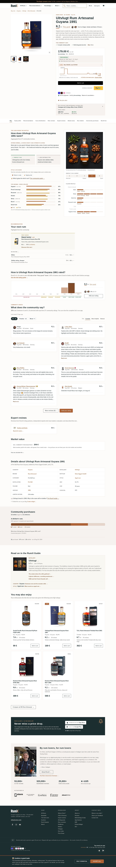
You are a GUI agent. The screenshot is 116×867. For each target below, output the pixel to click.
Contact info (95, 817)
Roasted (16, 192)
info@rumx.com (16, 820)
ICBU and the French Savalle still (39, 579)
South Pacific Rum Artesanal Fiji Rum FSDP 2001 (25, 631)
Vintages (60, 828)
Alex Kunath (68, 386)
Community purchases (92, 120)
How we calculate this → (17, 452)
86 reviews (22, 687)
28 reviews (54, 637)
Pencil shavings (16, 189)
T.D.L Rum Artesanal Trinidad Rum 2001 (89, 630)
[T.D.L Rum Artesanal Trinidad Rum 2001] (90, 616)
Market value (71, 120)
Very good (66, 27)
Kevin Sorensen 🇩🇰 (70, 368)
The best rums (45, 817)
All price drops (98, 77)
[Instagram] (16, 824)
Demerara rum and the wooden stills (36, 583)
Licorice (83, 191)
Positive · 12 (23, 318)
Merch (43, 824)
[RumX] (14, 6)
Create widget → (31, 501)
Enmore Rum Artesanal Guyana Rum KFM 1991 (25, 681)
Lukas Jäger (68, 326)
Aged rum (59, 14)
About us (77, 813)
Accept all (97, 861)
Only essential (81, 861)
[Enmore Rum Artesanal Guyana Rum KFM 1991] (26, 666)
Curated (87, 318)
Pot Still (30, 482)
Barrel (15, 201)
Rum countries (62, 822)
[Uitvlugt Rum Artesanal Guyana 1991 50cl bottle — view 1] (13, 59)
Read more (64, 358)
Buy (11, 120)
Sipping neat (28, 175)
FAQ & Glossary (62, 815)
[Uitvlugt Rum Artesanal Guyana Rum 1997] (58, 616)
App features (78, 820)
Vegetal (16, 186)
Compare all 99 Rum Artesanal (23, 707)
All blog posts (61, 820)
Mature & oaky (16, 175)
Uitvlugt (77, 469)
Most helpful (95, 318)
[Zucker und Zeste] (14, 428)
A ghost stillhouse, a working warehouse (41, 576)
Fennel (87, 213)
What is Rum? (62, 813)
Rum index (61, 831)
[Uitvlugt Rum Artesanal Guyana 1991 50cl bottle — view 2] (20, 59)
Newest (102, 318)
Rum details (80, 120)
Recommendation (28, 120)
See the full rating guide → (19, 277)
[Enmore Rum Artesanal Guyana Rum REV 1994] (58, 666)
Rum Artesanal (32, 474)
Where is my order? (97, 813)
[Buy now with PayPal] (98, 88)
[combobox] (75, 6)
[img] (80, 72)
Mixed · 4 (32, 318)
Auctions (43, 820)
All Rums (43, 813)
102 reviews (54, 687)
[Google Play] (103, 850)
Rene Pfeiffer (20, 368)
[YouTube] (19, 824)
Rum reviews (51, 120)
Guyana (30, 469)
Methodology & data (80, 817)
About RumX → (46, 772)
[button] (31, 34)
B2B (76, 822)
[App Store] (99, 850)
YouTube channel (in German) (49, 775)
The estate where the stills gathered (40, 574)
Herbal (13, 195)
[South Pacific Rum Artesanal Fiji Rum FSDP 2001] (26, 616)
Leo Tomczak (20, 343)
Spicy (15, 198)
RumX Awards (45, 822)
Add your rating (93, 295)
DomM (67, 343)
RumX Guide (104, 120)
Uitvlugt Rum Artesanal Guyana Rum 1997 (57, 631)
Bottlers (60, 826)
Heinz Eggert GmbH (80, 474)
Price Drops (61, 833)
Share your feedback (97, 815)
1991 (29, 490)
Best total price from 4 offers (68, 61)
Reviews (77, 815)
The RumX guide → (53, 498)
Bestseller (43, 815)
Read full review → (18, 431)
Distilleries (60, 824)
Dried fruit (14, 204)
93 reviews (86, 637)
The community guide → (37, 178)
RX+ (76, 826)
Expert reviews (61, 120)
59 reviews (22, 637)
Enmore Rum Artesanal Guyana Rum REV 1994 (57, 681)
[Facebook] (12, 824)
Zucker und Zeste (22, 428)
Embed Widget (79, 824)
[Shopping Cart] (103, 5)
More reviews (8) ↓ (51, 410)
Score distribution (40, 120)
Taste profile (17, 120)
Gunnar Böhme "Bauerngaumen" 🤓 (27, 386)
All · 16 (14, 318)
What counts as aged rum (32, 586)
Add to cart (80, 83)
